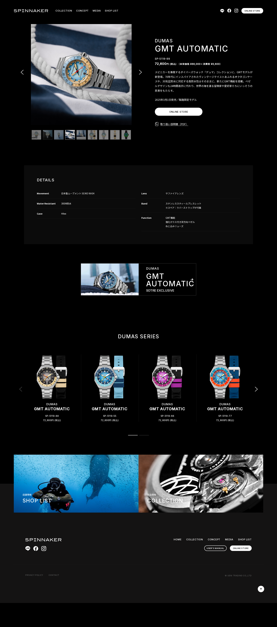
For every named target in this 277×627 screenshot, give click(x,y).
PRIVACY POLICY (34, 575)
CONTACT (54, 575)
